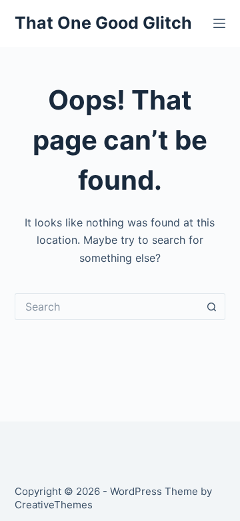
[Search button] (212, 306)
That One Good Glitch (103, 23)
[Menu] (219, 23)
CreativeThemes (54, 504)
